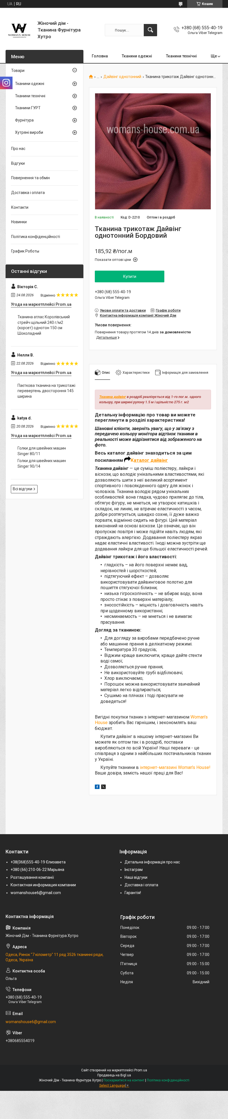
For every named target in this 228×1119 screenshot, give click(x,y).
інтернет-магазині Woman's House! (175, 767)
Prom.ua (140, 1070)
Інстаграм (134, 869)
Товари (17, 70)
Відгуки (18, 163)
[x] (103, 787)
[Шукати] (150, 30)
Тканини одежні (137, 56)
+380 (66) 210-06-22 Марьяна (37, 869)
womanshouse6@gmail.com (36, 892)
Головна (100, 56)
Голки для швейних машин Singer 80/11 (42, 451)
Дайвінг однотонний (122, 77)
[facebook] (97, 787)
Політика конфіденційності (35, 236)
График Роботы (25, 251)
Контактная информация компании (43, 885)
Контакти (19, 207)
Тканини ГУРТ (28, 108)
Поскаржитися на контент (123, 1080)
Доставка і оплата (28, 192)
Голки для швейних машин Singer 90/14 (42, 463)
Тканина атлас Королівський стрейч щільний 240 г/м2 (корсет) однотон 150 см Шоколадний (44, 325)
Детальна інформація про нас (152, 862)
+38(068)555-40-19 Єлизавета (38, 862)
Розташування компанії (32, 877)
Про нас (18, 148)
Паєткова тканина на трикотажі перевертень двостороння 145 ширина (46, 391)
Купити (129, 276)
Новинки (19, 222)
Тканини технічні (181, 56)
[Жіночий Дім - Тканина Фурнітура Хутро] (19, 30)
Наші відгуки (136, 877)
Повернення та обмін (30, 178)
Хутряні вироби (29, 132)
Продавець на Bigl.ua (114, 1075)
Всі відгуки (22, 489)
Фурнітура (24, 120)
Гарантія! (133, 892)
